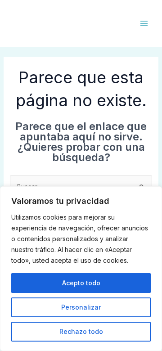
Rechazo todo (81, 331)
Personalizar (81, 307)
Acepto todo (81, 283)
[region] (81, 268)
